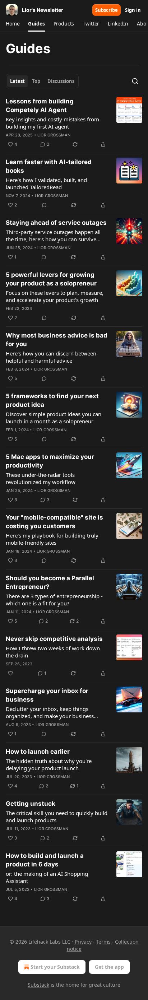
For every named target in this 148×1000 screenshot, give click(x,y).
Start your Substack (55, 966)
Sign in (133, 10)
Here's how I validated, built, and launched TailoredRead (46, 183)
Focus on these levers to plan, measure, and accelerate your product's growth (54, 296)
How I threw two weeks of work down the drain (53, 652)
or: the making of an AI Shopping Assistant (47, 877)
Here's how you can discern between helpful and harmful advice (51, 357)
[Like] (10, 673)
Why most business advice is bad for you (56, 340)
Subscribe (106, 10)
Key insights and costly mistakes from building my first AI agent (52, 123)
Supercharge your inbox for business (47, 695)
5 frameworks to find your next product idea (52, 400)
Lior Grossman (54, 135)
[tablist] (42, 81)
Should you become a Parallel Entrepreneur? (50, 582)
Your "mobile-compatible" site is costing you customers (54, 522)
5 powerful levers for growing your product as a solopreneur (51, 279)
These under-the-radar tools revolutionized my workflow (40, 478)
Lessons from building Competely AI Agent (40, 105)
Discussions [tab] (60, 81)
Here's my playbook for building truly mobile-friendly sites (52, 539)
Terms (103, 941)
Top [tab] (36, 81)
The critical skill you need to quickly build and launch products (56, 816)
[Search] (135, 81)
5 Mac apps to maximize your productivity (50, 461)
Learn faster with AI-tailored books (49, 166)
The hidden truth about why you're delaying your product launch (49, 764)
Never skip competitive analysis (54, 638)
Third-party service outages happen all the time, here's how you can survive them (53, 235)
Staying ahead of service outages (56, 222)
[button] (12, 24)
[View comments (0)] (44, 205)
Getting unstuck (30, 803)
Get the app (109, 966)
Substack (38, 984)
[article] (74, 123)
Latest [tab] (17, 81)
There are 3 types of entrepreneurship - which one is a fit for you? (54, 599)
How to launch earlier (38, 751)
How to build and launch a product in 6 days (45, 860)
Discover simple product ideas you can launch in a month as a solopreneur (53, 417)
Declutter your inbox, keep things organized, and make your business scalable (50, 712)
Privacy (83, 941)
